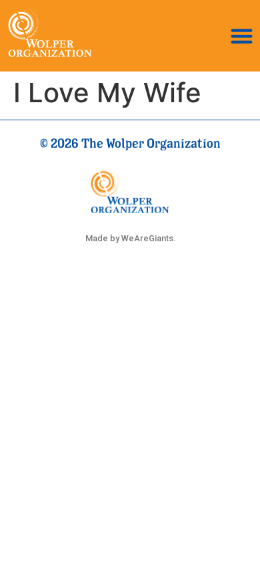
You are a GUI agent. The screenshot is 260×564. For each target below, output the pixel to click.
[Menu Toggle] (241, 35)
